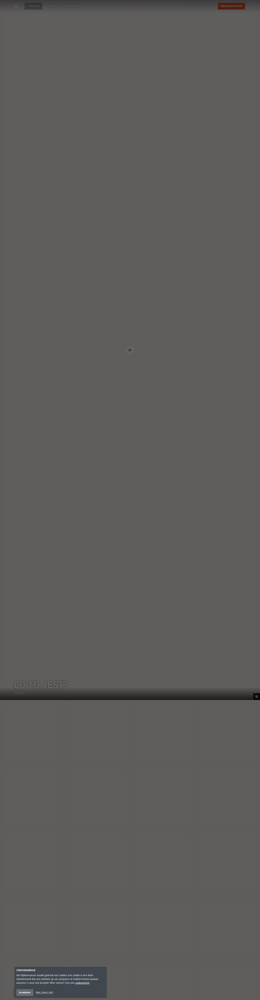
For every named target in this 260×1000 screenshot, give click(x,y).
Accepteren (25, 992)
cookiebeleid (82, 982)
